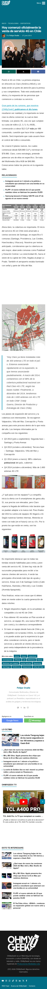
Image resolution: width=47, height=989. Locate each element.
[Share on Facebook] (38, 71)
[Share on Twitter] (24, 71)
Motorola (31, 660)
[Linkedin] (24, 707)
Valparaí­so (27, 667)
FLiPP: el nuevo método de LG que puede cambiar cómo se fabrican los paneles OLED (21, 776)
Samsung (37, 663)
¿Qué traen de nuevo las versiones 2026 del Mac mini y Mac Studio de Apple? (23, 750)
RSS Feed (5, 986)
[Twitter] (21, 707)
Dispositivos (25, 23)
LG (24, 660)
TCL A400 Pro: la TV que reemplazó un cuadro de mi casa (23, 816)
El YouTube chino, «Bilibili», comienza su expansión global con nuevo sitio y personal (29, 905)
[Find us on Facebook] (26, 980)
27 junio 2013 (27, 35)
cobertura (32, 656)
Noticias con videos (10, 663)
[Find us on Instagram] (6, 980)
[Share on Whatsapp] (9, 71)
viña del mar (38, 667)
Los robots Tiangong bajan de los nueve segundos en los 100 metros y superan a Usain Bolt (32, 739)
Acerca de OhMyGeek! (19, 986)
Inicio (4, 23)
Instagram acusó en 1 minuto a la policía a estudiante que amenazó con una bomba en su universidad (24, 183)
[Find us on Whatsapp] (9, 980)
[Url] (18, 707)
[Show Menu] (43, 3)
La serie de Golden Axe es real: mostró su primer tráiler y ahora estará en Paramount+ (23, 770)
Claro (24, 656)
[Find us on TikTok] (13, 980)
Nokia (40, 660)
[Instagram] (28, 707)
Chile (17, 656)
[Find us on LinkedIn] (20, 980)
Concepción (7, 660)
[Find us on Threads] (16, 980)
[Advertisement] (23, 14)
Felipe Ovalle (14, 35)
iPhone (17, 660)
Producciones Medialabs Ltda (28, 964)
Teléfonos (16, 667)
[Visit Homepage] (6, 3)
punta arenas (26, 663)
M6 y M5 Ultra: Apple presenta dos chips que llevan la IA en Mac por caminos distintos (21, 756)
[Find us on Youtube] (3, 980)
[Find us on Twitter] (23, 980)
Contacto (32, 986)
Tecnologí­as (13, 23)
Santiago (6, 667)
